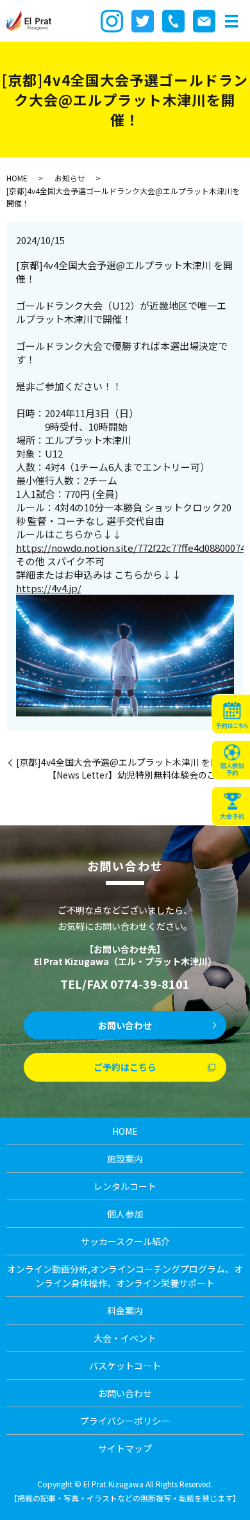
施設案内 (125, 1158)
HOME (17, 177)
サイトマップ (125, 1448)
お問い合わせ (125, 1025)
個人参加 (125, 1213)
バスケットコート (125, 1365)
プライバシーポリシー (125, 1420)
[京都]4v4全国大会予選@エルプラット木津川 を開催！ (126, 762)
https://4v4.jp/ (48, 588)
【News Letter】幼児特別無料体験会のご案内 (140, 775)
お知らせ (69, 177)
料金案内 (125, 1310)
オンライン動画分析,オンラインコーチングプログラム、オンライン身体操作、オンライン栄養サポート (125, 1275)
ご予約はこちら (125, 1067)
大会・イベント (125, 1338)
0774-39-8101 (150, 983)
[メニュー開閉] (231, 21)
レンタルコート (125, 1186)
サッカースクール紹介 (125, 1241)
